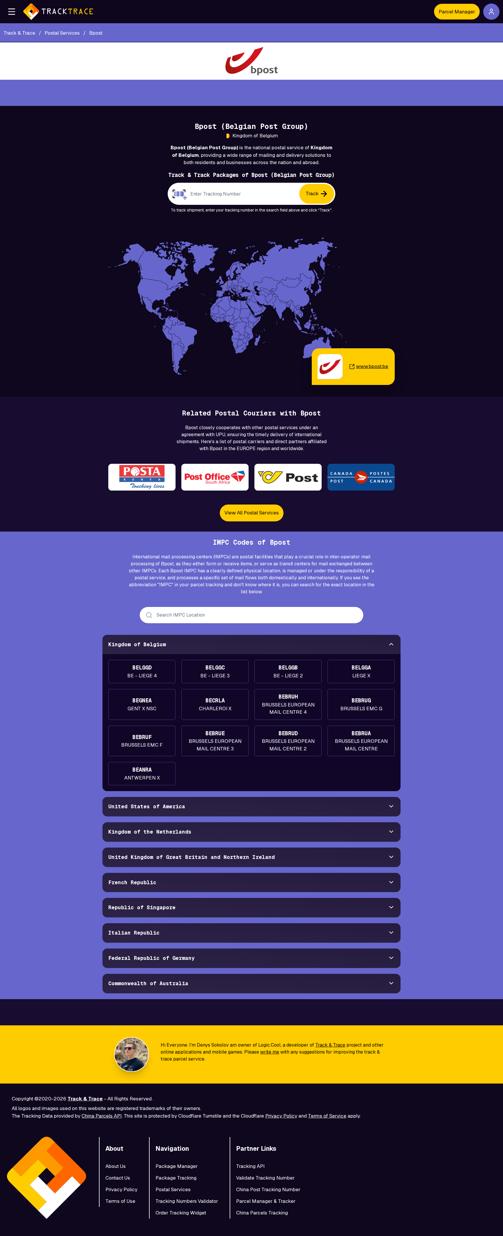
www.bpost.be (372, 366)
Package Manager (176, 1166)
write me (269, 1052)
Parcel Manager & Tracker (265, 1201)
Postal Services (173, 1189)
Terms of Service (327, 1116)
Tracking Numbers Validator (186, 1201)
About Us (115, 1166)
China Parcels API (102, 1116)
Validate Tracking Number (265, 1178)
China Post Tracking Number (268, 1189)
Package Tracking (175, 1178)
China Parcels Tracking (262, 1213)
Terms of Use (120, 1201)
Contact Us (117, 1178)
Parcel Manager (457, 11)
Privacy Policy (281, 1116)
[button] (11, 11)
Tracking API (250, 1166)
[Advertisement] (251, 93)
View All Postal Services (251, 512)
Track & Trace (330, 1045)
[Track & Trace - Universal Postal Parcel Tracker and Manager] (58, 11)
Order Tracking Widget (180, 1213)
